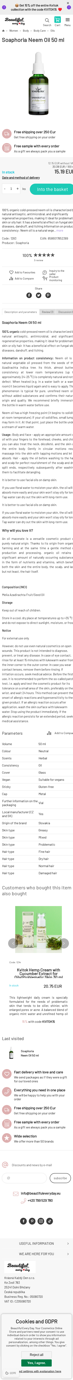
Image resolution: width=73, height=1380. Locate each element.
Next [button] (64, 943)
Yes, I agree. (36, 1363)
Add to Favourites (25, 272)
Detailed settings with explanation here (36, 1371)
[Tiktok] (49, 1221)
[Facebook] (23, 1221)
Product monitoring (55, 278)
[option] (38, 84)
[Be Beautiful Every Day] (3, 30)
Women (13, 30)
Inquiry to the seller (56, 272)
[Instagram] (41, 1221)
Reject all (36, 1355)
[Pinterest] (32, 1221)
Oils (52, 30)
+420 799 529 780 (40, 1200)
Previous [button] (13, 943)
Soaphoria (22, 243)
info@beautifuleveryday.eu (40, 1193)
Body (26, 30)
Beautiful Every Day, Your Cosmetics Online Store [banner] (16, 22)
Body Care (40, 30)
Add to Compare (24, 278)
